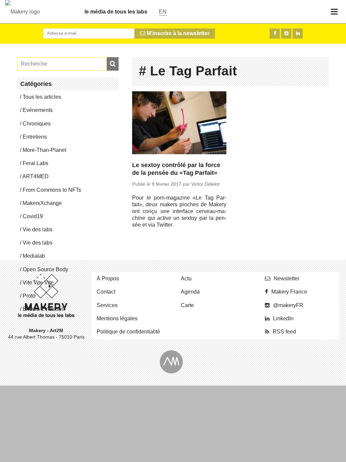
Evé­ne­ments (38, 110)
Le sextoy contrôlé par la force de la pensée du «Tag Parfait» (176, 169)
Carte (187, 305)
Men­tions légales (117, 318)
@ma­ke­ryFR (288, 305)
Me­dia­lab (34, 256)
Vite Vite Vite (38, 282)
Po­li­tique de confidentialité (128, 331)
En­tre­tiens (35, 137)
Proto (29, 296)
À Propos (108, 278)
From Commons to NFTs (52, 190)
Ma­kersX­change (42, 203)
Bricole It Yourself (44, 309)
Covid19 (33, 216)
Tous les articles (42, 97)
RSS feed (284, 331)
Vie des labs (37, 229)
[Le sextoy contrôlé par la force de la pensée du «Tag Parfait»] (179, 123)
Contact (106, 292)
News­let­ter (286, 278)
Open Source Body (45, 269)
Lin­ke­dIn (283, 318)
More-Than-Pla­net (44, 150)
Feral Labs (35, 163)
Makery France (289, 292)
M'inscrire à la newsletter (177, 33)
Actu (186, 278)
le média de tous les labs (115, 12)
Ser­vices (107, 305)
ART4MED (35, 176)
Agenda (190, 292)
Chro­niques (37, 123)
